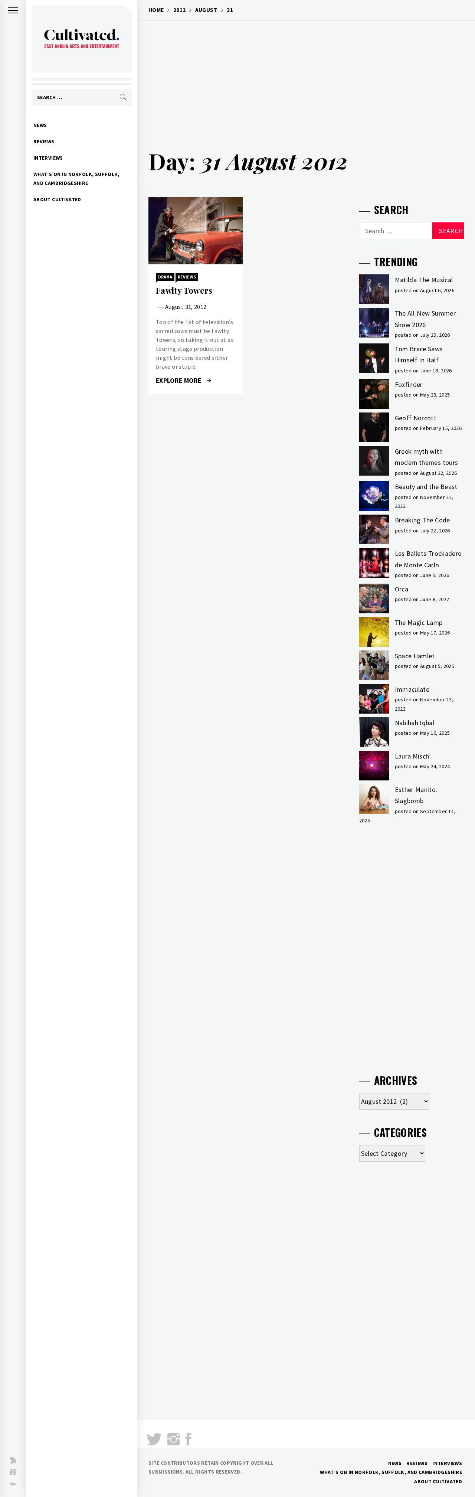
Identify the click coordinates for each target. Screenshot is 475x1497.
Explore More (179, 380)
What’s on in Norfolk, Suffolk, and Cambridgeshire (76, 178)
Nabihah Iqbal (415, 722)
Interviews (48, 157)
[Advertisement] (306, 80)
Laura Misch (412, 756)
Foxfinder (409, 384)
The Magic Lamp (419, 622)
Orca (401, 589)
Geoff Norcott (416, 418)
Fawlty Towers (184, 290)
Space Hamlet (415, 656)
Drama (165, 277)
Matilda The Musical (424, 279)
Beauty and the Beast (426, 486)
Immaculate (412, 689)
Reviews (44, 141)
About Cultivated (57, 199)
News (40, 125)
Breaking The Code (422, 520)
